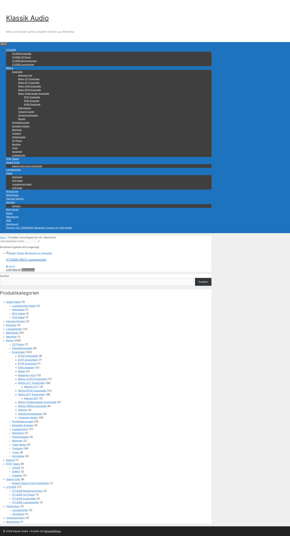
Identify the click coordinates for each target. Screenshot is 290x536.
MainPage (12, 332)
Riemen (21, 119)
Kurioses (16, 206)
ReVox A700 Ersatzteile (29, 86)
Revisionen (12, 191)
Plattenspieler (19, 137)
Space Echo (13, 162)
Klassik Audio (27, 18)
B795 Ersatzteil (31, 100)
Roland (10, 460)
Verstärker (17, 151)
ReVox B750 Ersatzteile (29, 90)
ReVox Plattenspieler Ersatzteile (33, 93)
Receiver (16, 144)
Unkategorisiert (15, 517)
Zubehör (17, 475)
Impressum (12, 224)
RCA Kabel (17, 180)
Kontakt (10, 202)
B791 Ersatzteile (32, 97)
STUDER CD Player (21, 57)
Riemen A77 (31, 386)
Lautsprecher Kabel (21, 184)
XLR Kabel (17, 188)
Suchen (4, 275)
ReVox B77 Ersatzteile (28, 82)
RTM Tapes (12, 158)
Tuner (15, 148)
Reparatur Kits (25, 75)
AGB (8, 220)
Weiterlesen (28, 269)
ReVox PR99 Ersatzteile (32, 406)
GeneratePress (52, 531)
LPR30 (16, 467)
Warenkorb (12, 216)
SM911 (16, 471)
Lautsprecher (18, 155)
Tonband (16, 133)
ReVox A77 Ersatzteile (28, 79)
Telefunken (12, 506)
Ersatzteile (17, 71)
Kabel (9, 173)
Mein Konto (12, 209)
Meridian (11, 336)
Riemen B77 (31, 398)
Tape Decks (19, 444)
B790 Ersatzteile (32, 104)
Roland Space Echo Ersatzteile (27, 166)
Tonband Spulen (26, 111)
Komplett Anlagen (20, 126)
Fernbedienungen (20, 122)
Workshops (12, 195)
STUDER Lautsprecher (23, 64)
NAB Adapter (24, 108)
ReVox (9, 68)
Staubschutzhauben (28, 115)
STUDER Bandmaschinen (24, 61)
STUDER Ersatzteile (21, 53)
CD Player (17, 140)
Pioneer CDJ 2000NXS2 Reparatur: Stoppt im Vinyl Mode (39, 227)
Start (3, 237)
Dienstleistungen (22, 348)
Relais (21, 371)
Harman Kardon (15, 198)
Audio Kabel (13, 301)
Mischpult (17, 130)
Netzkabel (17, 177)
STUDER (11, 49)
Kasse (9, 213)
